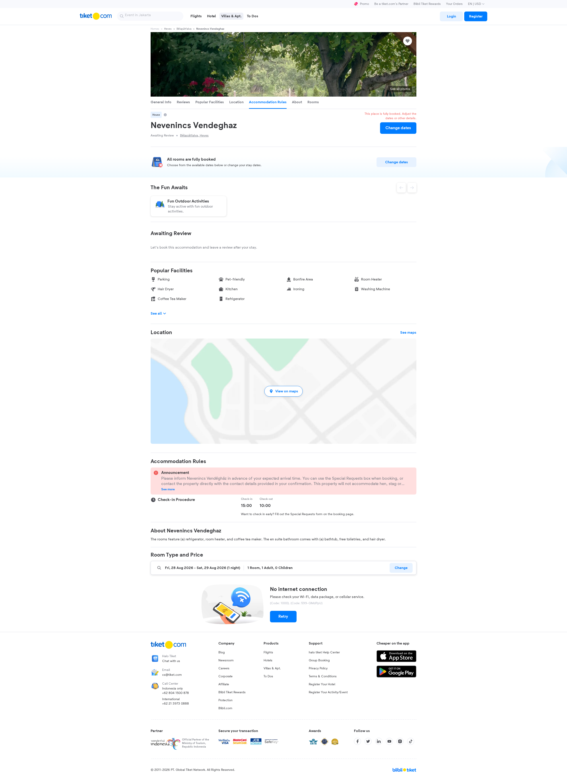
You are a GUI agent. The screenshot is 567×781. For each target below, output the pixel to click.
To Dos (268, 676)
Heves (168, 29)
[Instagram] (400, 741)
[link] (451, 16)
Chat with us (171, 661)
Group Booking (319, 660)
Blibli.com (225, 708)
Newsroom (226, 660)
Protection (225, 700)
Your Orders (454, 4)
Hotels (268, 660)
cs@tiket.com (172, 675)
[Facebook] (357, 741)
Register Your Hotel (322, 684)
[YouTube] (389, 741)
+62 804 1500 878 (175, 693)
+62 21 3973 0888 (175, 704)
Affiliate (223, 684)
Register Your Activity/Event (328, 692)
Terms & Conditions (323, 676)
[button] (283, 391)
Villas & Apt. (272, 668)
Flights (268, 652)
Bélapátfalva (184, 29)
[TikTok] (410, 741)
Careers (223, 668)
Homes (155, 29)
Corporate (225, 676)
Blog (221, 652)
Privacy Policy (318, 668)
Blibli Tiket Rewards (427, 4)
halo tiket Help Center (324, 652)
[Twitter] (368, 741)
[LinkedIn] (378, 741)
